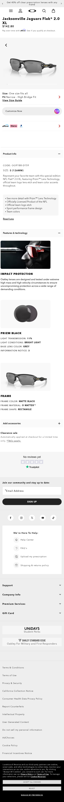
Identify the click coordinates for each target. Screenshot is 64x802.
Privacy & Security (12, 683)
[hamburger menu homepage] (11, 10)
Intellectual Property (13, 714)
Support (7, 585)
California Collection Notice (17, 691)
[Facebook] (11, 518)
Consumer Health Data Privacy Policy (22, 698)
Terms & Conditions (13, 667)
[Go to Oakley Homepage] (32, 10)
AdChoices (8, 737)
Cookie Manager (38, 776)
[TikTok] (53, 518)
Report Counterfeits (13, 706)
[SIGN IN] (20, 10)
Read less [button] (8, 219)
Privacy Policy (27, 774)
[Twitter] (32, 518)
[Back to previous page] (1, 41)
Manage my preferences (32, 795)
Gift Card (8, 613)
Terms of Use (9, 675)
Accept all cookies (32, 782)
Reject (32, 788)
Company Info (11, 594)
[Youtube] (43, 518)
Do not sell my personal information (22, 730)
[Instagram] (21, 518)
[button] (2, 3)
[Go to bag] (53, 10)
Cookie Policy (10, 745)
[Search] (44, 10)
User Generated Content (15, 722)
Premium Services (13, 604)
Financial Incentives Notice (17, 753)
